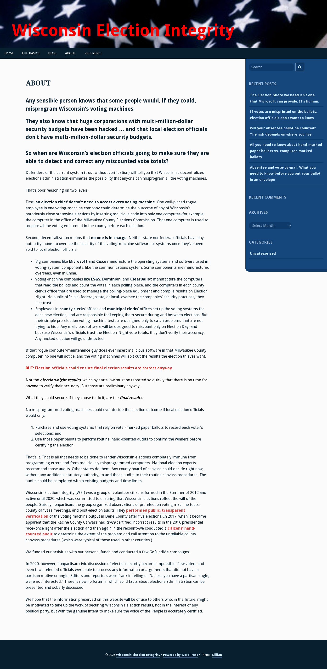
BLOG (52, 53)
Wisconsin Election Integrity (123, 30)
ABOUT (70, 53)
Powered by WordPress (180, 655)
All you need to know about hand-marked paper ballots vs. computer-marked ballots (286, 151)
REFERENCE (93, 53)
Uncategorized (263, 253)
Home (8, 53)
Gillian (217, 655)
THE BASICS (30, 53)
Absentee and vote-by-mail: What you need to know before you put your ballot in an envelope (285, 173)
